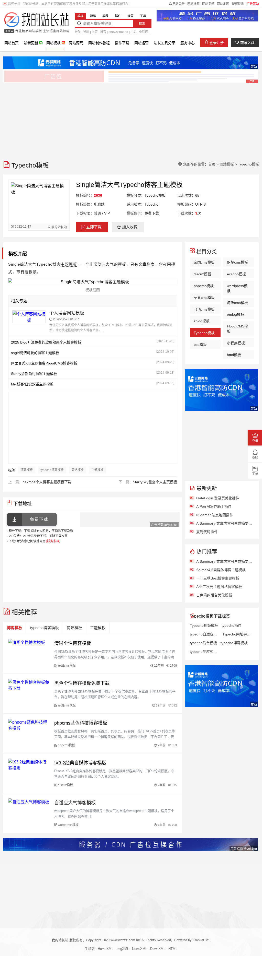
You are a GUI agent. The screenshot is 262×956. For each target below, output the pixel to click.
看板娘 (31, 272)
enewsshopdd (118, 32)
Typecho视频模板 (204, 625)
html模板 (234, 355)
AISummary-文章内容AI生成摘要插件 (225, 523)
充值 (255, 441)
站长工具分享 (164, 43)
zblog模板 (202, 321)
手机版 (90, 949)
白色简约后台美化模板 (214, 595)
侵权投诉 (238, 4)
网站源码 (76, 43)
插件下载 (122, 43)
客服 (255, 457)
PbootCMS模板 (237, 328)
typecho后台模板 (203, 643)
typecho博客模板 (52, 470)
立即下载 (94, 227)
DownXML (157, 949)
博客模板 (26, 470)
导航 (78, 32)
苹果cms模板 (204, 298)
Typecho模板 (248, 164)
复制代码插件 (207, 532)
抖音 (95, 32)
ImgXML (122, 949)
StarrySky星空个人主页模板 (155, 482)
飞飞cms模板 (204, 309)
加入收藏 (129, 227)
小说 (133, 32)
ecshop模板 (236, 274)
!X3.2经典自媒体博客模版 (80, 762)
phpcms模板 (204, 286)
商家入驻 (247, 43)
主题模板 (69, 264)
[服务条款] (53, 541)
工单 (255, 474)
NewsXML (139, 949)
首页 (211, 164)
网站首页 (11, 43)
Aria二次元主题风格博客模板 (219, 587)
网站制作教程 (99, 43)
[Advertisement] (131, 119)
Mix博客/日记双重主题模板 (32, 384)
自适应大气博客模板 (75, 802)
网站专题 (208, 4)
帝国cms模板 (204, 262)
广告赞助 (253, 4)
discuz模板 (202, 274)
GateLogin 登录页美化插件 (217, 498)
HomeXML (105, 949)
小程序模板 (236, 343)
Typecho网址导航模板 (236, 634)
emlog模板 (235, 314)
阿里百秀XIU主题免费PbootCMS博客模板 (44, 363)
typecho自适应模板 (204, 634)
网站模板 (53, 43)
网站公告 (178, 4)
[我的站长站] (36, 20)
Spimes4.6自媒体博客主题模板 (221, 570)
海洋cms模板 (237, 303)
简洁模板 (77, 470)
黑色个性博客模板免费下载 (82, 683)
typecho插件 (232, 625)
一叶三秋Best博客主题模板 (217, 578)
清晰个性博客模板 (72, 643)
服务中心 (187, 43)
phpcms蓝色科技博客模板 (80, 723)
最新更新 (31, 43)
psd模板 (200, 345)
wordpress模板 (237, 288)
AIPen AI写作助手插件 (214, 506)
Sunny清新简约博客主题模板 (34, 374)
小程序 (143, 32)
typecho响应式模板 (204, 652)
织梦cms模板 (237, 262)
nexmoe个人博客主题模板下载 (47, 482)
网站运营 (141, 43)
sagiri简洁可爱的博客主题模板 (35, 353)
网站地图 (223, 4)
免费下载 (39, 519)
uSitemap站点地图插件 (214, 515)
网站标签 (193, 4)
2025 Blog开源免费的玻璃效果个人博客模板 (46, 342)
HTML (172, 949)
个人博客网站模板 (66, 313)
